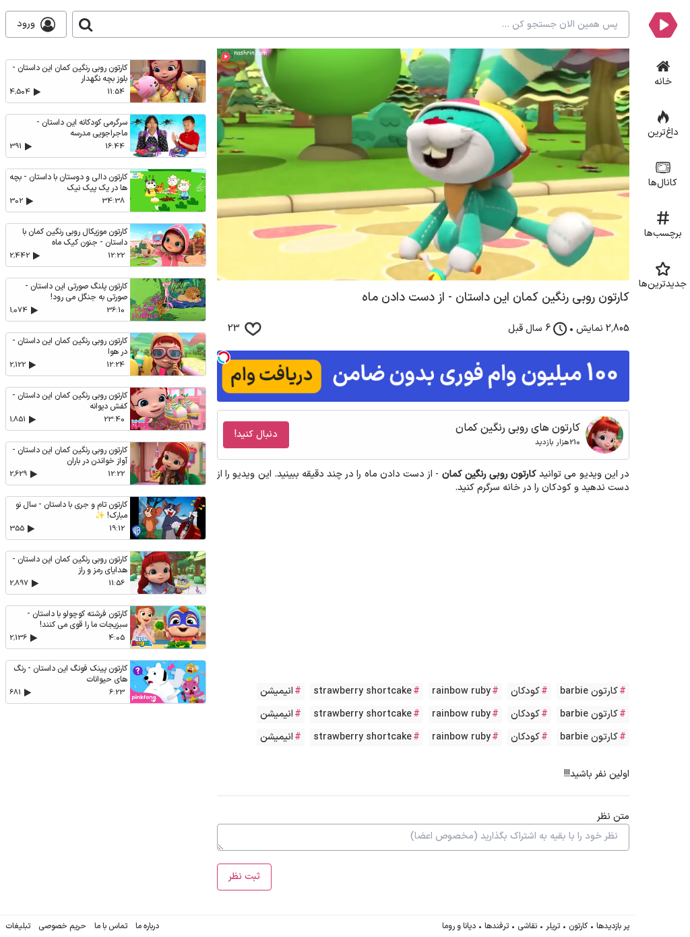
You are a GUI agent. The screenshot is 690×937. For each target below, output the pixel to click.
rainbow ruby (461, 691)
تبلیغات (17, 926)
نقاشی (527, 926)
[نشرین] (662, 24)
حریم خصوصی (62, 926)
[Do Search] (85, 24)
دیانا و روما (459, 926)
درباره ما (147, 926)
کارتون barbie (589, 691)
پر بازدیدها (612, 926)
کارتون (578, 926)
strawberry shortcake (362, 691)
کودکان (525, 691)
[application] (423, 164)
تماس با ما (110, 926)
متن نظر (613, 817)
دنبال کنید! (256, 434)
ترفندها (496, 926)
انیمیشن (276, 691)
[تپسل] (223, 357)
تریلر (553, 926)
